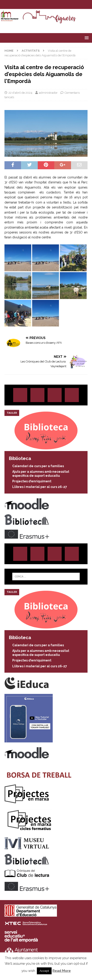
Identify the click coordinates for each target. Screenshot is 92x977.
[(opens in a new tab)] (46, 448)
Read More (61, 971)
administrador (48, 92)
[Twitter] (42, 4)
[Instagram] (33, 4)
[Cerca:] (46, 576)
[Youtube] (59, 4)
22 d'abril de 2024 (20, 92)
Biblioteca (20, 458)
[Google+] (72, 395)
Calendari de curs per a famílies (38, 466)
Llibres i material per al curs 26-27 (39, 487)
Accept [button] (44, 971)
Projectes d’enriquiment (31, 481)
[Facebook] (50, 4)
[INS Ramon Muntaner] (46, 21)
